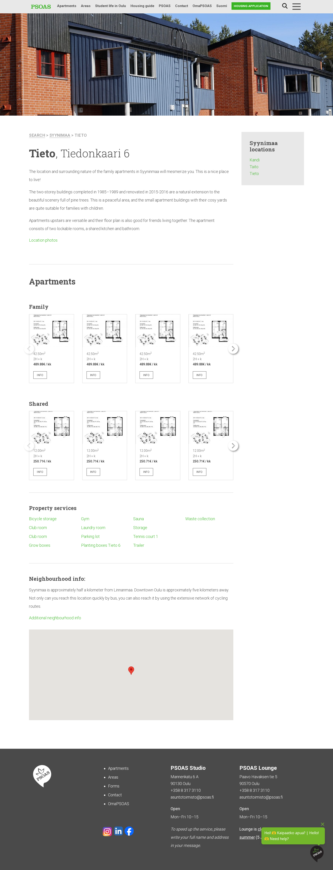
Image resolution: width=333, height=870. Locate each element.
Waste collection (200, 518)
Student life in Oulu (110, 6)
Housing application (251, 6)
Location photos (43, 240)
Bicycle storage (43, 518)
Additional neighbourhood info (55, 617)
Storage (140, 527)
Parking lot (90, 536)
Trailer (138, 545)
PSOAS (165, 6)
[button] (233, 349)
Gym (85, 518)
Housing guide (142, 6)
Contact (181, 6)
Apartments (66, 6)
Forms (113, 786)
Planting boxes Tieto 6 (101, 545)
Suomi (221, 6)
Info (40, 375)
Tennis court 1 (145, 536)
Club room (38, 527)
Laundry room (93, 527)
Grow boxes (39, 545)
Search (285, 6)
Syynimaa (59, 135)
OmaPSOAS (202, 6)
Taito (254, 166)
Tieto (81, 135)
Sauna (138, 518)
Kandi (255, 160)
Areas (86, 6)
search (37, 135)
